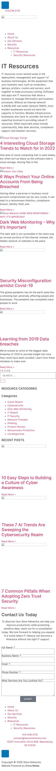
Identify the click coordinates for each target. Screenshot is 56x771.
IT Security (13, 416)
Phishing (12, 423)
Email (4, 664)
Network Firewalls (17, 419)
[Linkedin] (5, 5)
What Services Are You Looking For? (22, 680)
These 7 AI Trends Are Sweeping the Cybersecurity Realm (23, 529)
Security (12, 44)
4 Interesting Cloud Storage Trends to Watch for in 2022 (27, 146)
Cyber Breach (15, 401)
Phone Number (10, 672)
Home (10, 33)
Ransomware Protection (20, 430)
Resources (13, 47)
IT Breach (12, 412)
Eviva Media (32, 765)
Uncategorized (15, 433)
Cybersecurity (15, 405)
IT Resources (20, 51)
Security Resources (24, 55)
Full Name (7, 647)
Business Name (10, 655)
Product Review (16, 426)
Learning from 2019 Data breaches (24, 341)
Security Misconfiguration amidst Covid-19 (25, 283)
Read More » (7, 167)
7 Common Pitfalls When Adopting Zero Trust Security (25, 596)
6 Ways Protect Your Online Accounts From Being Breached (27, 181)
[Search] (2, 381)
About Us (12, 37)
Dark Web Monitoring (19, 408)
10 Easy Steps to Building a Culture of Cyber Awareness (26, 482)
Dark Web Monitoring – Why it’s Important (27, 225)
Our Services (14, 40)
